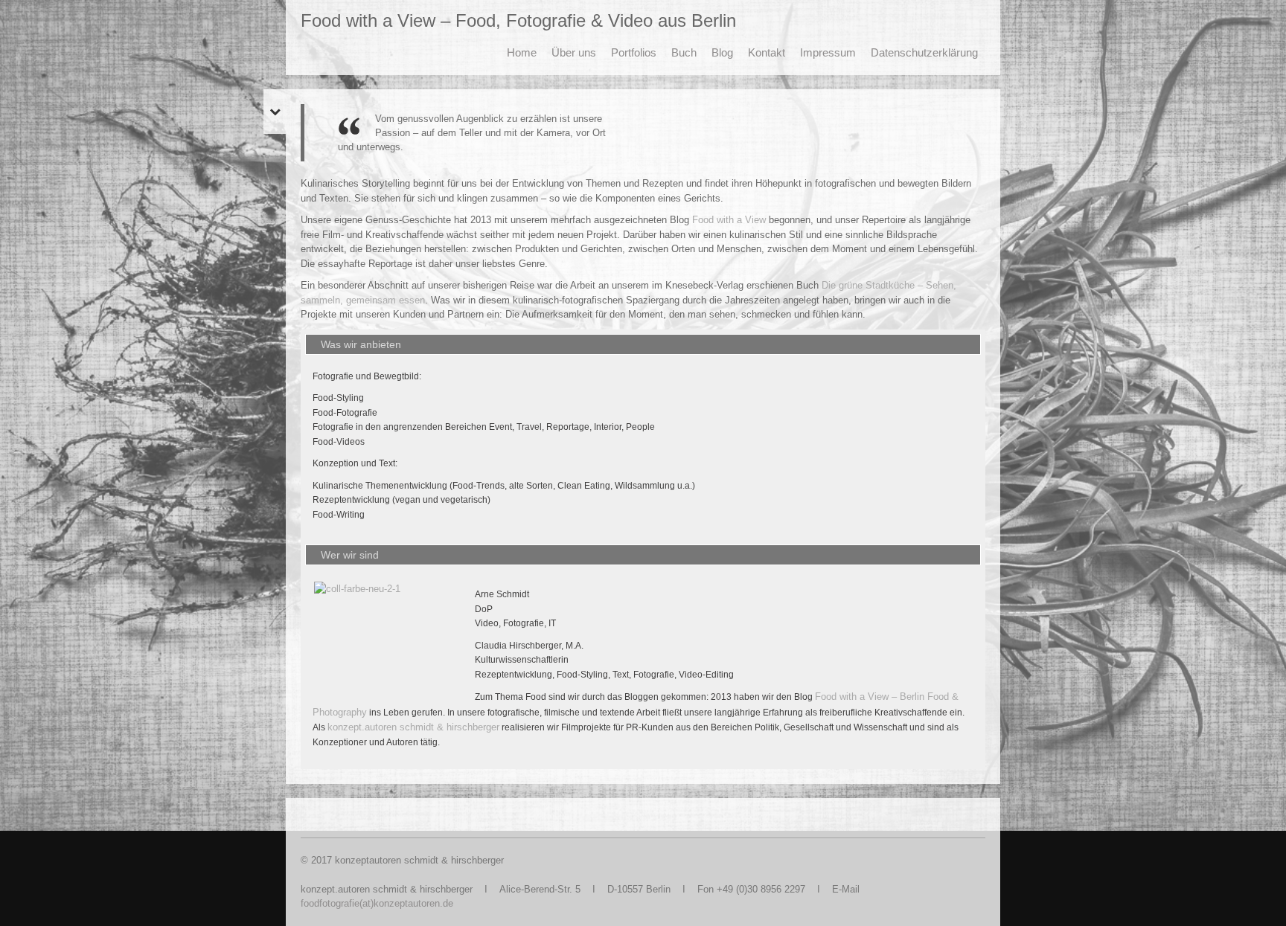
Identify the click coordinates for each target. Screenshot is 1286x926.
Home (522, 52)
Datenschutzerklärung (924, 52)
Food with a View (729, 219)
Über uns (573, 52)
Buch (684, 52)
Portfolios (633, 52)
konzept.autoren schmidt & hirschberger (413, 727)
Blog (722, 52)
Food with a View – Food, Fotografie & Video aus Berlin (518, 20)
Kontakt (766, 52)
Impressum (828, 52)
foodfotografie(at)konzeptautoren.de (377, 903)
